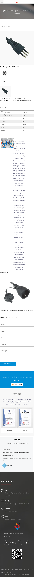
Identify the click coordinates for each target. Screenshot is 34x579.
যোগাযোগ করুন (18, 384)
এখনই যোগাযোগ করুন (7, 82)
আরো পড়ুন (6, 465)
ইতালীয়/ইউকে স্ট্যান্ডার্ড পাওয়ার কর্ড (16, 11)
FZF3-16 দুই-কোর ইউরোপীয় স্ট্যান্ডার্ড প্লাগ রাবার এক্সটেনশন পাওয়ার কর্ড (16, 311)
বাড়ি (3, 11)
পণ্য (6, 11)
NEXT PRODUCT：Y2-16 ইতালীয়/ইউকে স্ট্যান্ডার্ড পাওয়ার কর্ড (15, 100)
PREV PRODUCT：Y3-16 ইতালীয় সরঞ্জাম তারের (12, 98)
